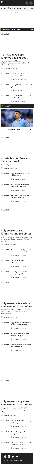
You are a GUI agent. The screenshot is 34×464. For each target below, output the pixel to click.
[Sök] (31, 3)
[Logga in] (27, 3)
